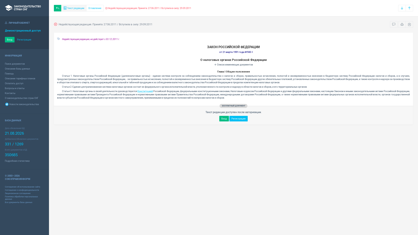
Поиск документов (15, 64)
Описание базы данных (17, 68)
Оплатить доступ (14, 83)
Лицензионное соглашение (18, 193)
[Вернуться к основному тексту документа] (57, 8)
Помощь (9, 73)
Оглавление (94, 8)
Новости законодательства (24, 104)
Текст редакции (75, 8)
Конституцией (145, 91)
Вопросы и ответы (14, 88)
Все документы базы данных (18, 202)
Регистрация (24, 39)
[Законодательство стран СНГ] (24, 8)
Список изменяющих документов (235, 64)
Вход (9, 39)
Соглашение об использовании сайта (22, 187)
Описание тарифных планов (20, 78)
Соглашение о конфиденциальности (22, 190)
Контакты (10, 93)
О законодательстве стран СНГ (21, 98)
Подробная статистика (17, 161)
